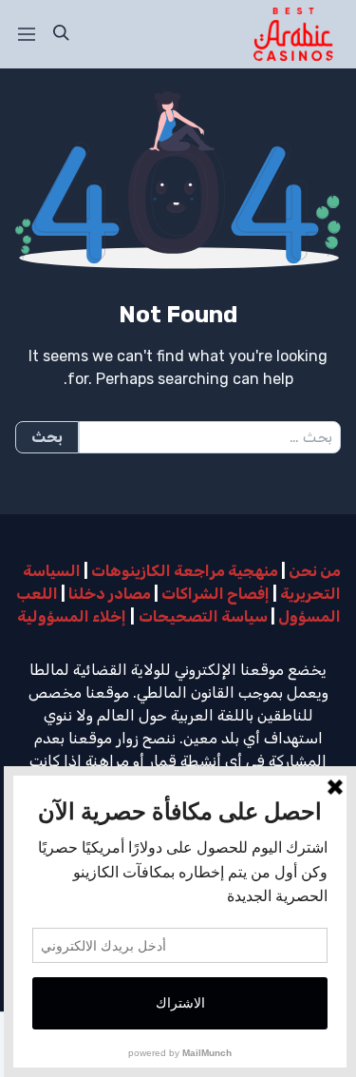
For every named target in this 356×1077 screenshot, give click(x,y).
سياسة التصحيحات (203, 616)
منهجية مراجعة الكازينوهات (184, 571)
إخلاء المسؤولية (71, 616)
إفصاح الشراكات (215, 594)
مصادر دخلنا (109, 594)
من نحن (315, 571)
